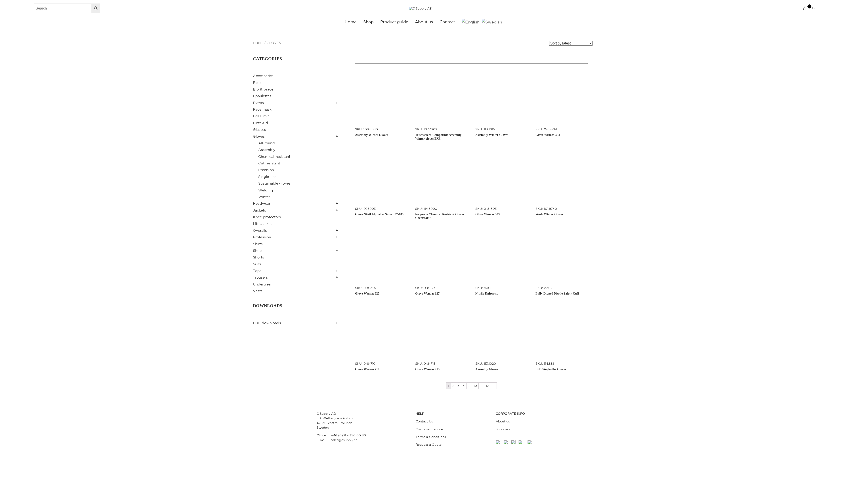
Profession (262, 237)
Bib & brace (263, 89)
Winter (264, 197)
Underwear (262, 284)
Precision (266, 170)
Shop (368, 21)
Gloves (259, 136)
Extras (258, 103)
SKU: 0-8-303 (487, 211)
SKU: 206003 (379, 211)
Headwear (261, 203)
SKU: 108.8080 (371, 132)
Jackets (259, 210)
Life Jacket (262, 224)
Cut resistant (269, 163)
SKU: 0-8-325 (367, 290)
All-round (266, 143)
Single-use (267, 177)
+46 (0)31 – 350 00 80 (348, 435)
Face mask (262, 109)
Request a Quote (429, 444)
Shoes (258, 250)
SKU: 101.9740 (549, 211)
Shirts (258, 244)
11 (481, 385)
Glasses (259, 129)
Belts (257, 83)
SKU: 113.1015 (491, 132)
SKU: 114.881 (550, 366)
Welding (265, 190)
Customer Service (429, 429)
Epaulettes (262, 96)
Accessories (263, 76)
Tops (257, 271)
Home (351, 21)
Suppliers (503, 429)
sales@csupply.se (344, 440)
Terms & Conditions (431, 437)
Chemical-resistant (274, 156)
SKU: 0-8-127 (427, 290)
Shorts (258, 257)
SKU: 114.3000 (439, 213)
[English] (471, 22)
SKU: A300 (486, 290)
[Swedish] (492, 22)
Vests (257, 291)
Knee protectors (267, 217)
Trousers (260, 277)
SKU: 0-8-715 (427, 366)
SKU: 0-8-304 (547, 132)
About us (424, 21)
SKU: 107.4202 (438, 133)
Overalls (260, 230)
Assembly (266, 150)
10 (475, 385)
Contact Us (424, 421)
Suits (257, 264)
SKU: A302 (557, 290)
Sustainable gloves (274, 183)
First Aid (260, 123)
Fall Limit (261, 116)
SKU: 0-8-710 (367, 366)
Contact (447, 21)
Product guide (394, 21)
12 (487, 385)
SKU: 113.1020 (486, 366)
